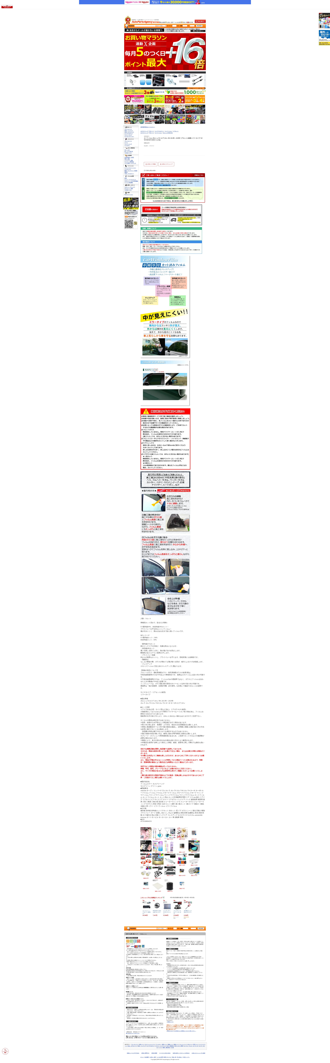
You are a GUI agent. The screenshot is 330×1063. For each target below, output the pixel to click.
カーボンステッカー (129, 136)
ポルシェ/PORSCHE (168, 133)
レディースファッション (130, 167)
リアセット (175, 131)
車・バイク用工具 (129, 151)
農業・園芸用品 (166, 1047)
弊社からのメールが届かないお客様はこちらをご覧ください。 (181, 1031)
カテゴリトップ (144, 131)
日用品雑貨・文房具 (129, 157)
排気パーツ (141, 1044)
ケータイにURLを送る (164, 1053)
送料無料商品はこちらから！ (148, 127)
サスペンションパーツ (150, 1044)
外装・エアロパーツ (132, 1046)
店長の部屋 (154, 1053)
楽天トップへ (186, 1057)
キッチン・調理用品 (129, 161)
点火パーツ (190, 1044)
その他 (172, 1047)
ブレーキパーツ (128, 129)
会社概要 (147, 1057)
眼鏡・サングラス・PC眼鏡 (131, 170)
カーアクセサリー (129, 133)
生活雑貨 (130, 155)
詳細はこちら (144, 934)
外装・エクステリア (129, 132)
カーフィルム (168, 131)
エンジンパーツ (183, 1044)
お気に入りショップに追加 (198, 1053)
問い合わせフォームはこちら (132, 1033)
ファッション (131, 165)
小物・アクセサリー (129, 173)
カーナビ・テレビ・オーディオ (191, 1046)
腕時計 (126, 172)
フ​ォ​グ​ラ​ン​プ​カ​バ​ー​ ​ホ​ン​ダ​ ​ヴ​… (177, 912)
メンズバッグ (128, 169)
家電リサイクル (167, 1057)
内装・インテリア (129, 130)
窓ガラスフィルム (129, 194)
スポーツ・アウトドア (130, 187)
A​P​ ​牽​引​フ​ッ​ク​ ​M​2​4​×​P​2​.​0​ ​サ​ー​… (188, 912)
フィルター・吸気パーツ (161, 1044)
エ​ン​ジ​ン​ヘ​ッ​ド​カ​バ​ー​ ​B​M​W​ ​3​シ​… (147, 912)
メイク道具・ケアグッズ (130, 163)
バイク (160, 1047)
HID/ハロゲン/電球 (178, 1046)
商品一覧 (174, 1057)
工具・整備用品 (131, 148)
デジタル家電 (131, 176)
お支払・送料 (153, 1057)
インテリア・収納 (129, 160)
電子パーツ (196, 1044)
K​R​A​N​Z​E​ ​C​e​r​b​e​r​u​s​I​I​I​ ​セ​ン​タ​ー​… (157, 912)
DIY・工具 (127, 150)
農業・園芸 (127, 159)
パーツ (126, 142)
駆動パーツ (170, 1044)
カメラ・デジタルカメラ (130, 179)
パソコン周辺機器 (129, 182)
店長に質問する (145, 1053)
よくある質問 (160, 1057)
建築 (129, 192)
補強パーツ (176, 1044)
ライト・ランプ (128, 135)
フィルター (127, 145)
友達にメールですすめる (133, 1053)
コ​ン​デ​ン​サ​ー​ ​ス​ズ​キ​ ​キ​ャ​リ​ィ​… (167, 912)
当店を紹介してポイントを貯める (181, 1053)
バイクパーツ (131, 139)
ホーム (142, 1057)
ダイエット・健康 (129, 188)
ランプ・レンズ (128, 144)
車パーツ (130, 127)
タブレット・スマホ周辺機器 (131, 181)
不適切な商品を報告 (150, 170)
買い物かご (179, 1057)
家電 (126, 178)
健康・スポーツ (131, 185)
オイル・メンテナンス (161, 1046)
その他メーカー (128, 152)
